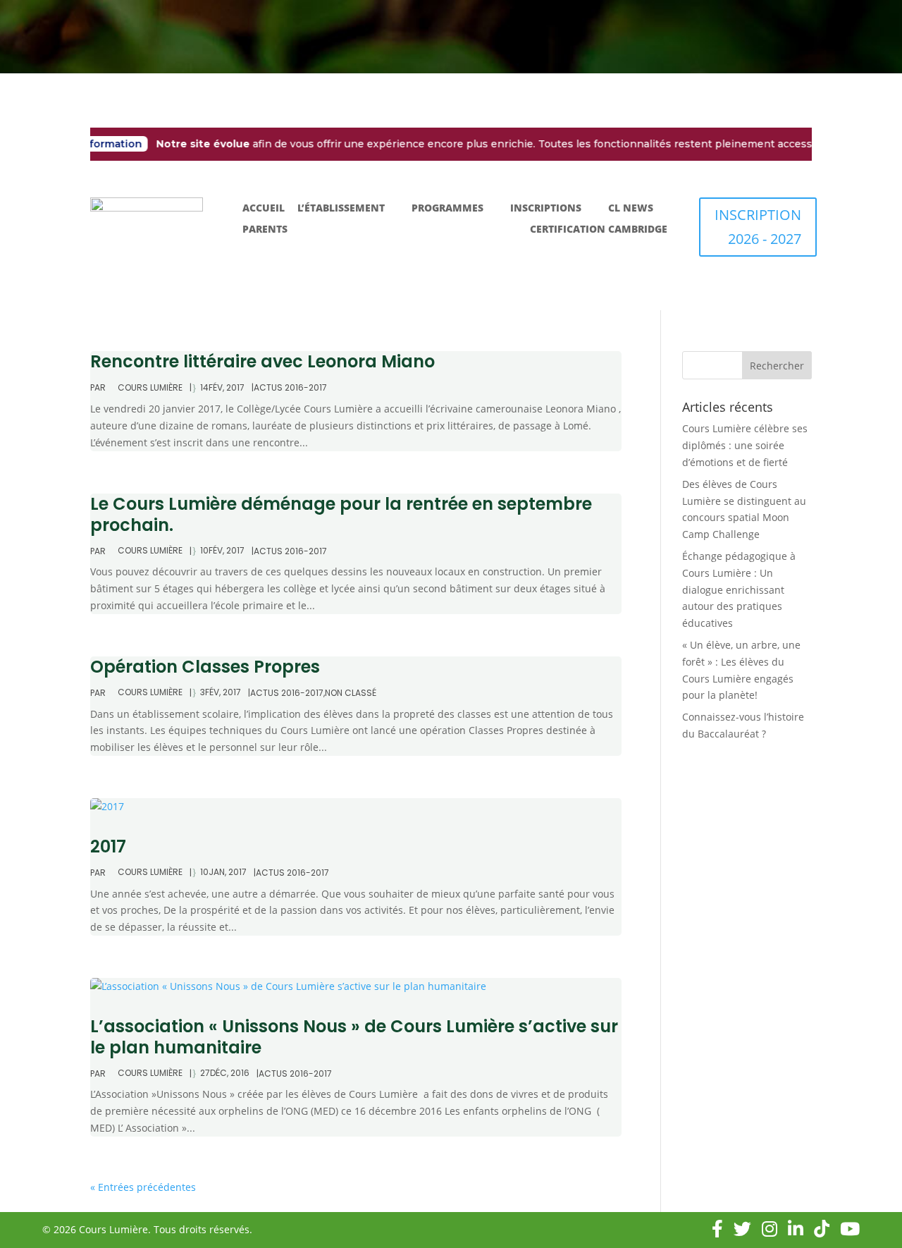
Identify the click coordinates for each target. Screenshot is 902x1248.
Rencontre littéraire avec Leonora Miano (262, 361)
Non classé (350, 693)
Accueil (263, 208)
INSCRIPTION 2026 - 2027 (758, 226)
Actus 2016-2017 (290, 387)
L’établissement (341, 208)
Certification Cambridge (598, 229)
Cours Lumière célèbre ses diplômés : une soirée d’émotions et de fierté (745, 445)
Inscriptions (545, 208)
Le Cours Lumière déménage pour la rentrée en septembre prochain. (341, 514)
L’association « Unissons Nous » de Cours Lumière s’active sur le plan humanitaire (354, 1037)
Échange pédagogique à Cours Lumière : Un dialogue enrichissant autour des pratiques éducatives (739, 589)
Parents (265, 229)
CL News (630, 208)
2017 (108, 846)
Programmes (447, 208)
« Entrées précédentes (143, 1187)
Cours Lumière (150, 387)
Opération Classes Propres (205, 666)
